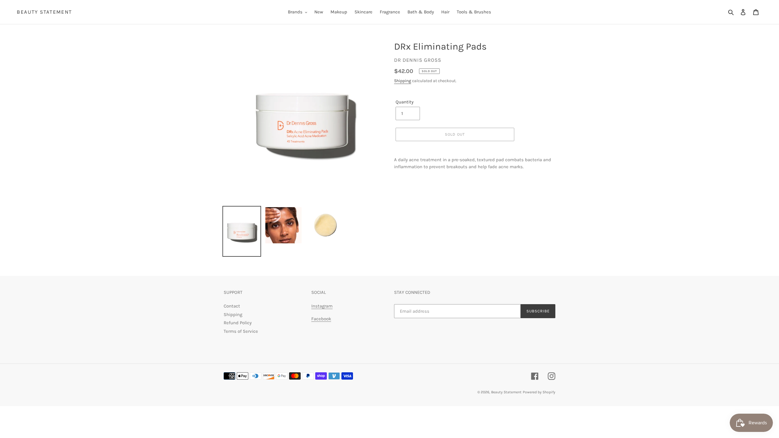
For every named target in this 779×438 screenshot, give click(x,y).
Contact (232, 306)
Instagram (322, 306)
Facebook (321, 319)
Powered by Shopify (539, 392)
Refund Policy (238, 322)
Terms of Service (241, 331)
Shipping (402, 80)
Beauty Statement (44, 12)
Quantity (405, 102)
